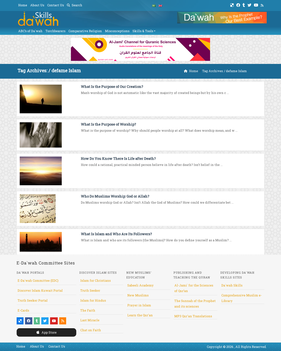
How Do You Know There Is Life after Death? (118, 158)
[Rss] (262, 4)
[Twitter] (250, 4)
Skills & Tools (142, 31)
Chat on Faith (90, 330)
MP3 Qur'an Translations (193, 316)
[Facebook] (238, 4)
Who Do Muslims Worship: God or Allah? (115, 196)
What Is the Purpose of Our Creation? (112, 86)
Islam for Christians (95, 280)
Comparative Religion (85, 31)
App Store (49, 332)
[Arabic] (154, 5)
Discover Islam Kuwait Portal (40, 290)
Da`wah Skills (231, 285)
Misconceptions (117, 31)
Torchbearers (55, 31)
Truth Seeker (90, 290)
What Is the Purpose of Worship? (108, 124)
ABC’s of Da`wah (30, 31)
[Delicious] (232, 4)
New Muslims (138, 295)
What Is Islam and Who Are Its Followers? (116, 234)
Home (22, 5)
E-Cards (23, 310)
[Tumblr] (244, 4)
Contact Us (55, 5)
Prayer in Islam (139, 305)
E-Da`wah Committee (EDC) (38, 280)
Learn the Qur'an (140, 315)
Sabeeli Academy (140, 285)
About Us (37, 5)
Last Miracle (89, 320)
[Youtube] (256, 4)
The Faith (87, 310)
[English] (160, 5)
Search (76, 5)
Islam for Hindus (93, 300)
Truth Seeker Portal (33, 300)
